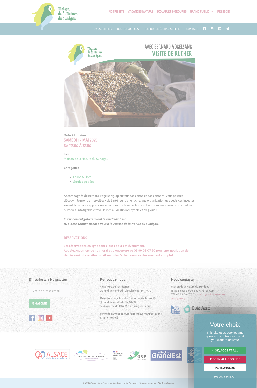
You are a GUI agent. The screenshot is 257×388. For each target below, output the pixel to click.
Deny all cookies (226, 359)
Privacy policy (225, 376)
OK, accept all (226, 350)
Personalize (225, 367)
